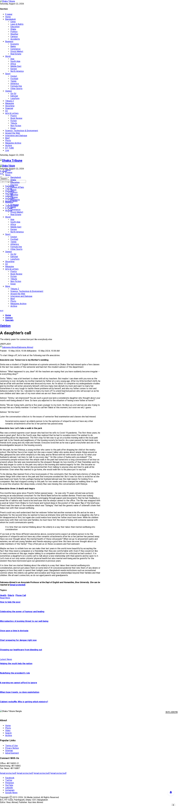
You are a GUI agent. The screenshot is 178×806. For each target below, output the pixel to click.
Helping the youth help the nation (16, 663)
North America (17, 71)
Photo (8, 140)
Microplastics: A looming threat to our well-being (24, 621)
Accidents (15, 39)
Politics (13, 31)
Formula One (16, 86)
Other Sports (16, 88)
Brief (7, 138)
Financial (9, 108)
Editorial (14, 96)
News (7, 175)
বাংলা (1, 173)
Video (7, 730)
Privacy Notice (12, 748)
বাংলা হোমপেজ (171, 711)
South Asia (15, 61)
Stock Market (16, 51)
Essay (13, 128)
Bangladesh (10, 19)
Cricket (13, 76)
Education (15, 26)
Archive (8, 145)
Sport (7, 73)
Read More (5, 598)
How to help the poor (10, 602)
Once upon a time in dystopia (14, 630)
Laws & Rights (16, 24)
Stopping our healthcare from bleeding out (21, 649)
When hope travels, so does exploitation (19, 692)
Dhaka (13, 29)
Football (14, 78)
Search (8, 733)
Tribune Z (9, 101)
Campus (14, 36)
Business (9, 41)
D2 (6, 111)
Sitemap (9, 750)
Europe (13, 68)
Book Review (16, 118)
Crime (13, 21)
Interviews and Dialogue (16, 135)
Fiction (13, 120)
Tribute (13, 123)
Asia (12, 59)
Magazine (9, 103)
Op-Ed (13, 93)
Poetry (13, 116)
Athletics (14, 83)
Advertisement (12, 753)
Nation (13, 190)
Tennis (13, 81)
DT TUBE (9, 148)
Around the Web (12, 133)
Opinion (8, 91)
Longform (14, 98)
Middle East (15, 66)
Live (7, 150)
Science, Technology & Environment (21, 130)
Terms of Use (11, 745)
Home (8, 17)
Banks (13, 46)
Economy (14, 44)
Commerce (15, 49)
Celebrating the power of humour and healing (22, 611)
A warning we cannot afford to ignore (18, 682)
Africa (13, 64)
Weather (14, 34)
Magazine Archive (13, 143)
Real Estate (15, 54)
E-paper (8, 14)
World (8, 56)
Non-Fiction (15, 125)
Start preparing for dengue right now (18, 640)
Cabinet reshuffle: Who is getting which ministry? (24, 701)
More (7, 286)
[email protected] (8, 773)
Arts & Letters (12, 113)
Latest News (6, 659)
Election (14, 185)
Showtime (9, 106)
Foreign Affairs (17, 187)
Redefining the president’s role (15, 673)
